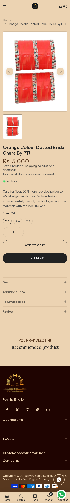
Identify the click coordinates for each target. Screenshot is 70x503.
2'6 (18, 221)
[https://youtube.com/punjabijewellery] (48, 410)
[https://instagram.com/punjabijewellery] (27, 410)
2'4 (7, 221)
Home (7, 20)
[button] (63, 6)
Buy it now (35, 258)
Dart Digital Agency (36, 479)
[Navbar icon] (4, 6)
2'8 (28, 221)
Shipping (31, 166)
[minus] (6, 232)
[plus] (21, 232)
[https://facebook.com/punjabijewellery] (7, 410)
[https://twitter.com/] (17, 410)
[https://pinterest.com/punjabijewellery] (38, 410)
